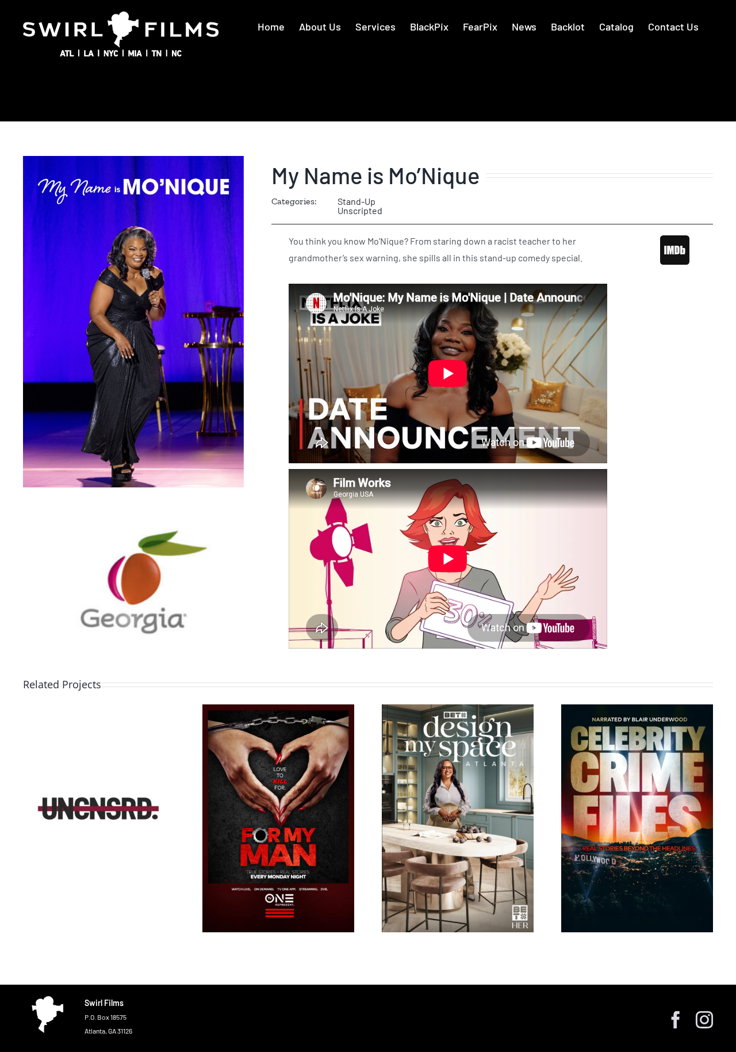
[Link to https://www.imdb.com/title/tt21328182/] (674, 249)
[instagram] (704, 1019)
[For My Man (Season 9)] (278, 818)
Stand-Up (356, 201)
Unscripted (360, 210)
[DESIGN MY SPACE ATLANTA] (458, 818)
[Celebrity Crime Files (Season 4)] (637, 818)
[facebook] (675, 1019)
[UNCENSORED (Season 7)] (99, 818)
